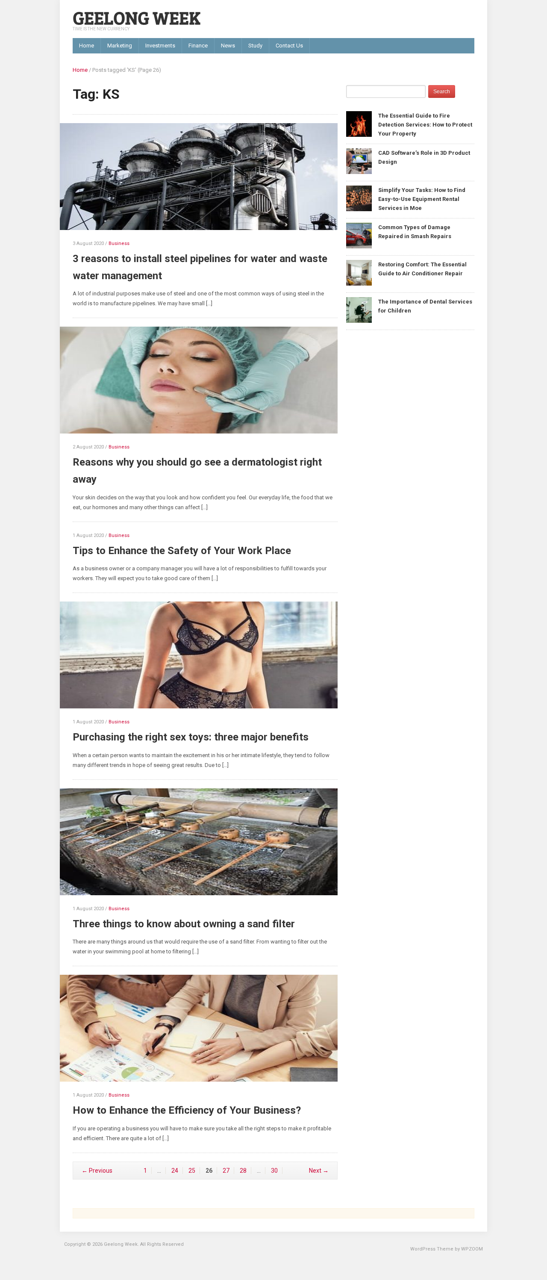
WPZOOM (472, 1249)
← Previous (97, 1170)
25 (191, 1170)
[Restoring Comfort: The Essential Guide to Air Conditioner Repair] (359, 272)
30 (274, 1170)
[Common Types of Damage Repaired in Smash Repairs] (359, 235)
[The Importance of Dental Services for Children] (359, 309)
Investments (160, 45)
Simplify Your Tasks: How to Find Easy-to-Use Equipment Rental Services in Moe (421, 199)
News (228, 45)
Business (119, 243)
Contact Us (289, 45)
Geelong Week (136, 17)
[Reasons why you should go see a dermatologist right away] (205, 384)
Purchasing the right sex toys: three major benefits (191, 737)
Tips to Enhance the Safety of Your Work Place (182, 551)
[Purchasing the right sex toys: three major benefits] (205, 659)
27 (226, 1170)
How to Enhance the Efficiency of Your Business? (187, 1110)
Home (86, 45)
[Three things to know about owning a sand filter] (205, 845)
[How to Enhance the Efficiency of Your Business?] (205, 1032)
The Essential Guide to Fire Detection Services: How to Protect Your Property (425, 124)
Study (255, 45)
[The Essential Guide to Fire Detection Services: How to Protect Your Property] (359, 123)
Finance (198, 45)
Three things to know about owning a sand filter (184, 924)
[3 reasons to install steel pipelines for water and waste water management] (205, 180)
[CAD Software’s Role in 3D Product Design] (359, 160)
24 (174, 1170)
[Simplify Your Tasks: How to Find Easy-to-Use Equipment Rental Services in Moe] (359, 198)
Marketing (119, 45)
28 (243, 1170)
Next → (319, 1170)
